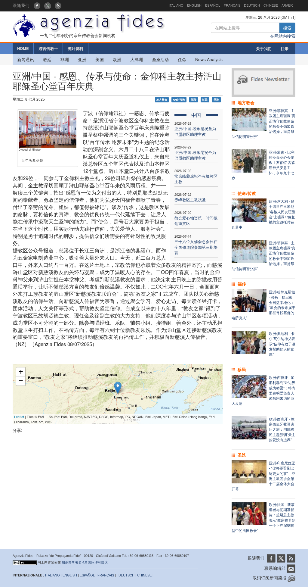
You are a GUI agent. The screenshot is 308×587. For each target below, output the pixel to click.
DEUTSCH (252, 5)
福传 (193, 99)
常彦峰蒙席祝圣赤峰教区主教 (195, 179)
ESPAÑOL (212, 5)
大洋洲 (136, 59)
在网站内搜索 (282, 36)
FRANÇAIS (232, 5)
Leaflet (19, 416)
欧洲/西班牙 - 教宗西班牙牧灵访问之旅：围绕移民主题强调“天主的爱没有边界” (282, 429)
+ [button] (21, 372)
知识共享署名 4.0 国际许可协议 (85, 562)
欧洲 (117, 59)
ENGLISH (194, 5)
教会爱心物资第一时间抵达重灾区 (195, 220)
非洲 (64, 59)
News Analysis (209, 59)
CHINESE (270, 5)
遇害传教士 (48, 48)
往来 (284, 48)
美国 (99, 59)
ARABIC (288, 5)
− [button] (21, 381)
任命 (182, 59)
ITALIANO (176, 5)
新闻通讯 (25, 59)
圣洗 (216, 99)
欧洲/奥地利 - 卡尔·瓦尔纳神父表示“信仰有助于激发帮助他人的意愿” (282, 344)
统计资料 (75, 48)
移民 (205, 99)
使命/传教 (179, 99)
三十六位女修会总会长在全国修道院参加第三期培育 (195, 247)
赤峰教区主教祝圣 (190, 199)
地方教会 (161, 99)
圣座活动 (160, 59)
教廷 (47, 59)
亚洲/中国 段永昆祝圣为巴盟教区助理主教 (195, 131)
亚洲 (82, 59)
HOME (23, 48)
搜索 (287, 28)
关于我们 (264, 48)
